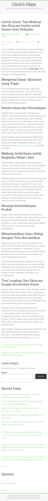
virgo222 (5, 490)
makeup (28, 42)
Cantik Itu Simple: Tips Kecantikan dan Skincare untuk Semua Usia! (21, 346)
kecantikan (22, 42)
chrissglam (35, 337)
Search (4, 372)
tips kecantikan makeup (26, 145)
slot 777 (4, 467)
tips (32, 42)
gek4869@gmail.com (13, 34)
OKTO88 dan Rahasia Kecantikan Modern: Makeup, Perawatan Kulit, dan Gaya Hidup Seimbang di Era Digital (22, 435)
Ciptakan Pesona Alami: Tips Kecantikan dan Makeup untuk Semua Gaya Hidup (23, 354)
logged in (15, 368)
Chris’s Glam (24, 4)
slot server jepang (8, 483)
